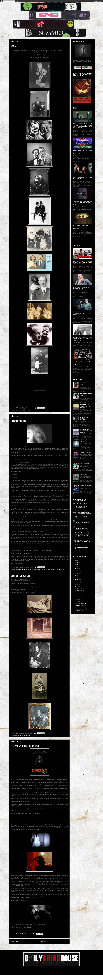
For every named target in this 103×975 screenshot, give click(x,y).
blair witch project (23, 569)
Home (43, 941)
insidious (23, 936)
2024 (76, 562)
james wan (28, 936)
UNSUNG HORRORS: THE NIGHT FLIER (85, 486)
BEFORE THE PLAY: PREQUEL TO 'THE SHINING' (85, 406)
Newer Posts (14, 941)
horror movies (44, 569)
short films (16, 410)
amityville (16, 569)
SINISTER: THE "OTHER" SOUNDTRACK (84, 419)
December (79, 588)
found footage (37, 569)
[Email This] (38, 408)
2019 (76, 573)
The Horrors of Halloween (82, 512)
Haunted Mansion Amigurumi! (82, 528)
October (79, 592)
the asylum (61, 569)
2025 (76, 560)
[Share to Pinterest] (44, 408)
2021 (76, 568)
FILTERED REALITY (18, 420)
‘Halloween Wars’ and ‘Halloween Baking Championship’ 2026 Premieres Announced (82, 506)
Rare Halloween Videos (81, 547)
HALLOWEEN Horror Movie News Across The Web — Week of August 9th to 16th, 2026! (83, 515)
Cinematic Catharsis (80, 521)
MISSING (82, 441)
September (79, 595)
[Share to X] (41, 408)
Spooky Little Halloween (81, 540)
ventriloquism (23, 410)
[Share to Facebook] (43, 408)
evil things (30, 569)
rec (57, 569)
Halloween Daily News (81, 503)
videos (28, 410)
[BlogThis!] (40, 408)
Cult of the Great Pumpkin (82, 532)
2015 (76, 577)
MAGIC (13, 45)
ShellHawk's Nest (79, 527)
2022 (76, 566)
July (78, 599)
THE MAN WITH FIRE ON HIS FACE (25, 745)
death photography (18, 735)
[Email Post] (35, 408)
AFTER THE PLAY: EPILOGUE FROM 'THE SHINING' (86, 431)
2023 (76, 564)
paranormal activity (52, 569)
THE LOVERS (83, 474)
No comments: (29, 408)
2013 (76, 582)
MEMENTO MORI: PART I (21, 575)
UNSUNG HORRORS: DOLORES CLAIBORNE (86, 453)
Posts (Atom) (43, 945)
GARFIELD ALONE (85, 463)
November (79, 590)
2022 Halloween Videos (80, 548)
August (78, 597)
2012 (76, 584)
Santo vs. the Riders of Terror (82, 522)
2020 (76, 571)
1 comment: (28, 933)
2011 (76, 586)
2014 (76, 580)
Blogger (54, 971)
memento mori (26, 735)
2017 (76, 575)
